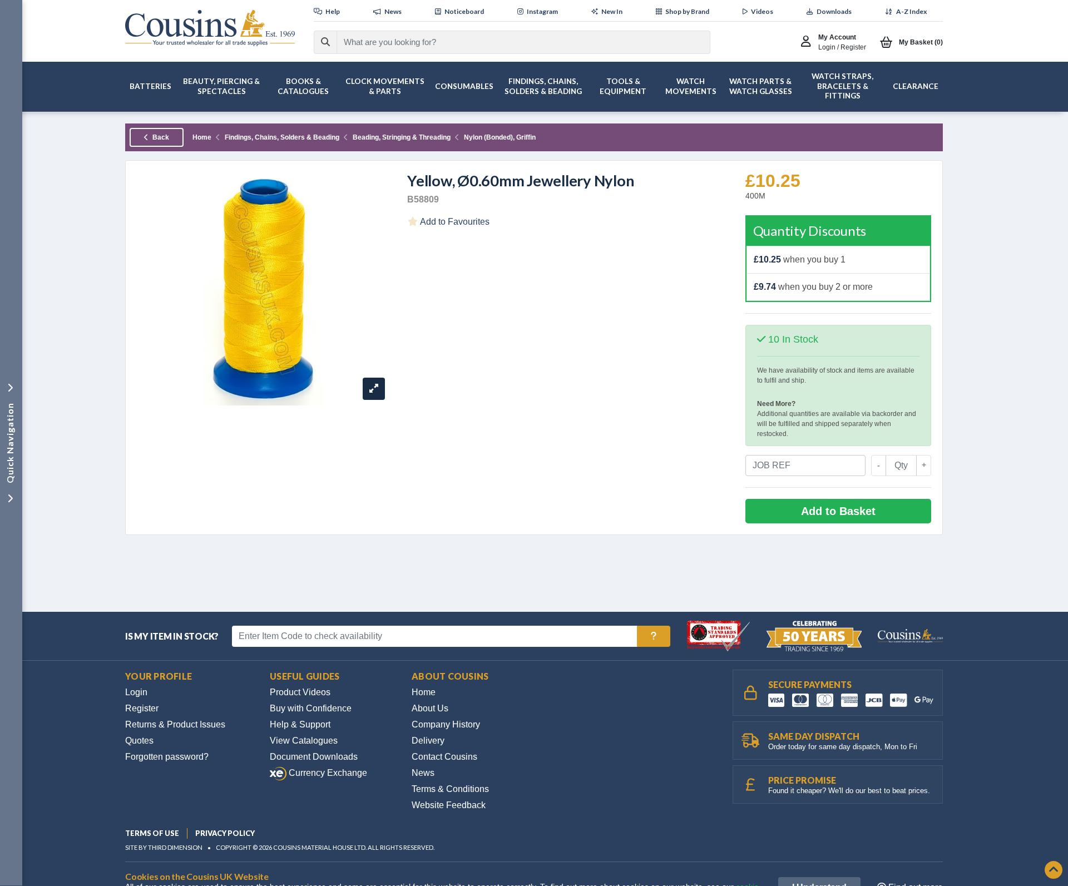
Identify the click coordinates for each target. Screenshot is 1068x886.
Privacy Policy (225, 833)
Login (136, 692)
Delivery (428, 740)
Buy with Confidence (311, 708)
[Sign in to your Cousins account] (808, 42)
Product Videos (300, 692)
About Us (430, 708)
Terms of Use (152, 833)
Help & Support (300, 724)
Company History (446, 724)
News (423, 773)
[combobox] (513, 42)
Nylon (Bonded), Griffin (500, 137)
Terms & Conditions (450, 789)
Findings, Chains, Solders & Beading (282, 137)
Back (160, 137)
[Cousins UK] (210, 28)
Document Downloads (314, 756)
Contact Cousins (444, 756)
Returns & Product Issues (175, 724)
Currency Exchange (326, 773)
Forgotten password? (167, 756)
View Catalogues (304, 740)
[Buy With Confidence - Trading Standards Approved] (719, 635)
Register (142, 708)
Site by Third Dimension (163, 847)
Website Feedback (449, 805)
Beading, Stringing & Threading (402, 137)
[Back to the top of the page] (1053, 870)
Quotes (139, 740)
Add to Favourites (454, 221)
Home (201, 137)
